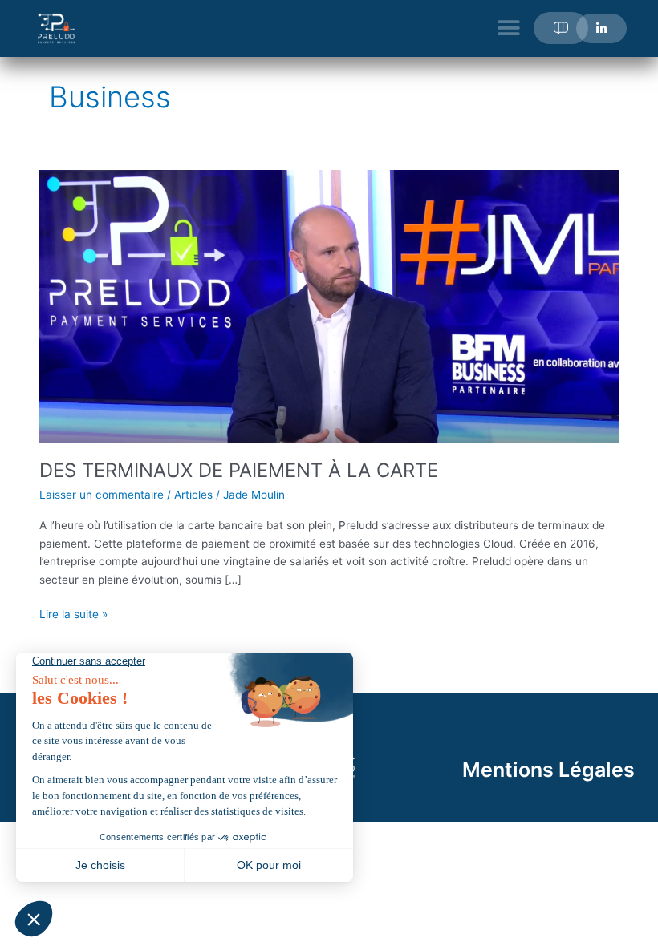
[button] (508, 28)
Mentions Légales (548, 770)
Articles (193, 494)
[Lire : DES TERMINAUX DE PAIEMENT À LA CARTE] (328, 305)
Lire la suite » (73, 613)
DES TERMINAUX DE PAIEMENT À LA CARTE (238, 470)
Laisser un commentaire (101, 494)
